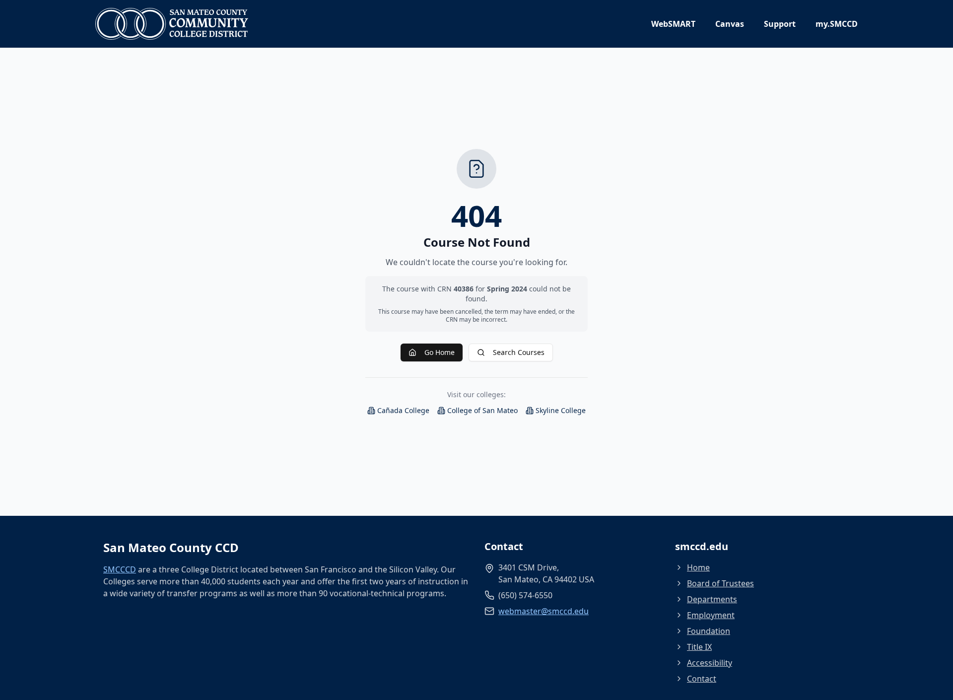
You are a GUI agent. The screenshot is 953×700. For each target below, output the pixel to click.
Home (698, 567)
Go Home (439, 352)
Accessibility (709, 662)
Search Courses (519, 352)
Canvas (729, 23)
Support (780, 23)
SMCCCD (119, 569)
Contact (701, 678)
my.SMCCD (837, 23)
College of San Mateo (482, 410)
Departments (712, 599)
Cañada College (403, 410)
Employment (711, 615)
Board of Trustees (720, 583)
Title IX (699, 646)
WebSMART (673, 23)
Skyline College (561, 410)
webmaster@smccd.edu (543, 611)
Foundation (708, 631)
